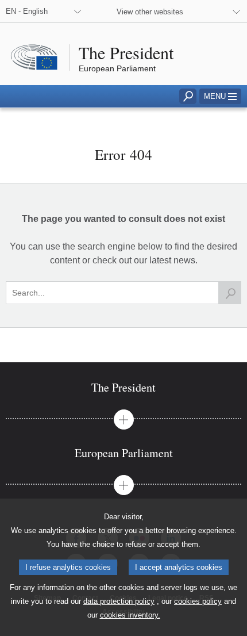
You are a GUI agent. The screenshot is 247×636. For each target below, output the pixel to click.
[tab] (123, 387)
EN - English (27, 11)
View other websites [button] (150, 11)
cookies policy (198, 601)
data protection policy (119, 601)
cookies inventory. (130, 615)
